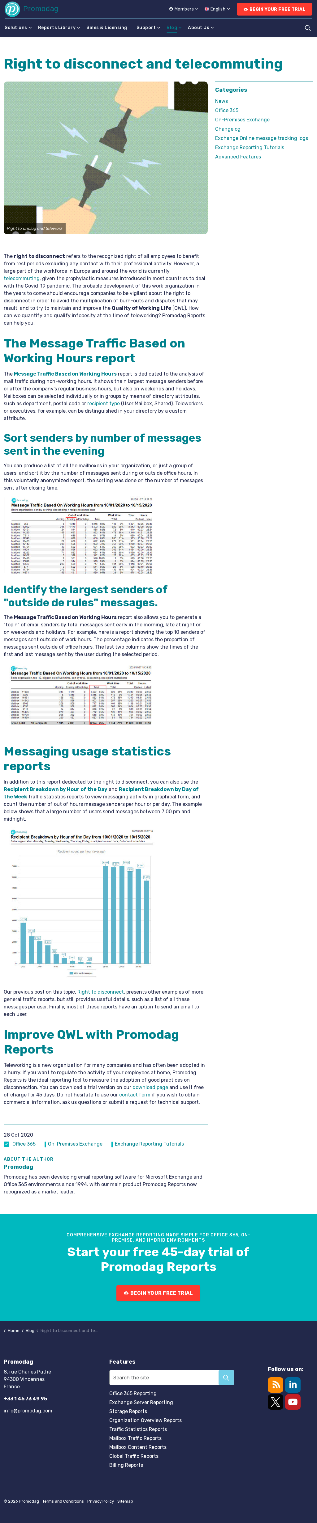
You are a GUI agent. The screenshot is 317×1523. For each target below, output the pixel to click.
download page (150, 1087)
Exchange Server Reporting (141, 1402)
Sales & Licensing (106, 27)
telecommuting (22, 278)
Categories (231, 89)
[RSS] (275, 1385)
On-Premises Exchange (75, 1144)
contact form (134, 1095)
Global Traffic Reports (133, 1456)
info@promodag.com (28, 1411)
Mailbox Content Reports (138, 1447)
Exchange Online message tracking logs (261, 138)
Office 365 (24, 1144)
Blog (172, 27)
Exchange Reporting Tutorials (149, 1144)
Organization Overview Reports (145, 1420)
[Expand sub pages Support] (159, 28)
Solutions (16, 27)
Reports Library (57, 27)
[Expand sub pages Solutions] (30, 28)
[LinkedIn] (293, 1385)
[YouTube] (293, 1402)
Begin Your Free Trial (278, 9)
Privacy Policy (100, 1501)
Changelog (228, 129)
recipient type (103, 403)
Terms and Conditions (63, 1501)
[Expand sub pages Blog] (180, 28)
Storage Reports (128, 1411)
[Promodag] (31, 9)
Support (146, 27)
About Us (198, 27)
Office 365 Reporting (133, 1393)
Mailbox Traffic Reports (135, 1438)
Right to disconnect (100, 992)
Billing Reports (126, 1465)
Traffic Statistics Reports (138, 1429)
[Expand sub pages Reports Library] (79, 28)
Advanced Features (238, 157)
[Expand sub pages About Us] (212, 28)
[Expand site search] (307, 28)
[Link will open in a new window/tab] (275, 1402)
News (221, 101)
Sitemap (125, 1501)
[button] (106, 158)
